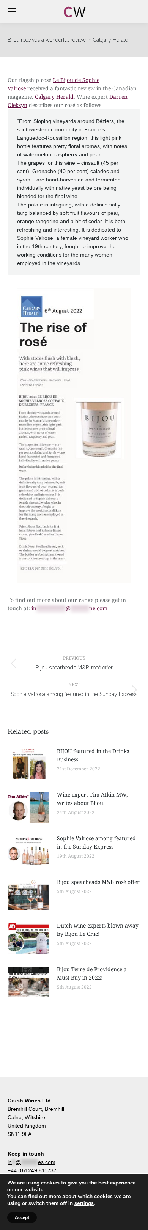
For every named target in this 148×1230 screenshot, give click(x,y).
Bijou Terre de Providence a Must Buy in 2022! (92, 973)
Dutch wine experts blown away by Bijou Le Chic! (98, 929)
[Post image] (28, 764)
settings (84, 1203)
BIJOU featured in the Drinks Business (93, 755)
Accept (22, 1217)
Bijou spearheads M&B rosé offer (98, 881)
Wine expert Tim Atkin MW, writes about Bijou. (92, 798)
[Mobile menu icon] (12, 11)
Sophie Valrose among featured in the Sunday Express (96, 842)
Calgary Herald (54, 96)
